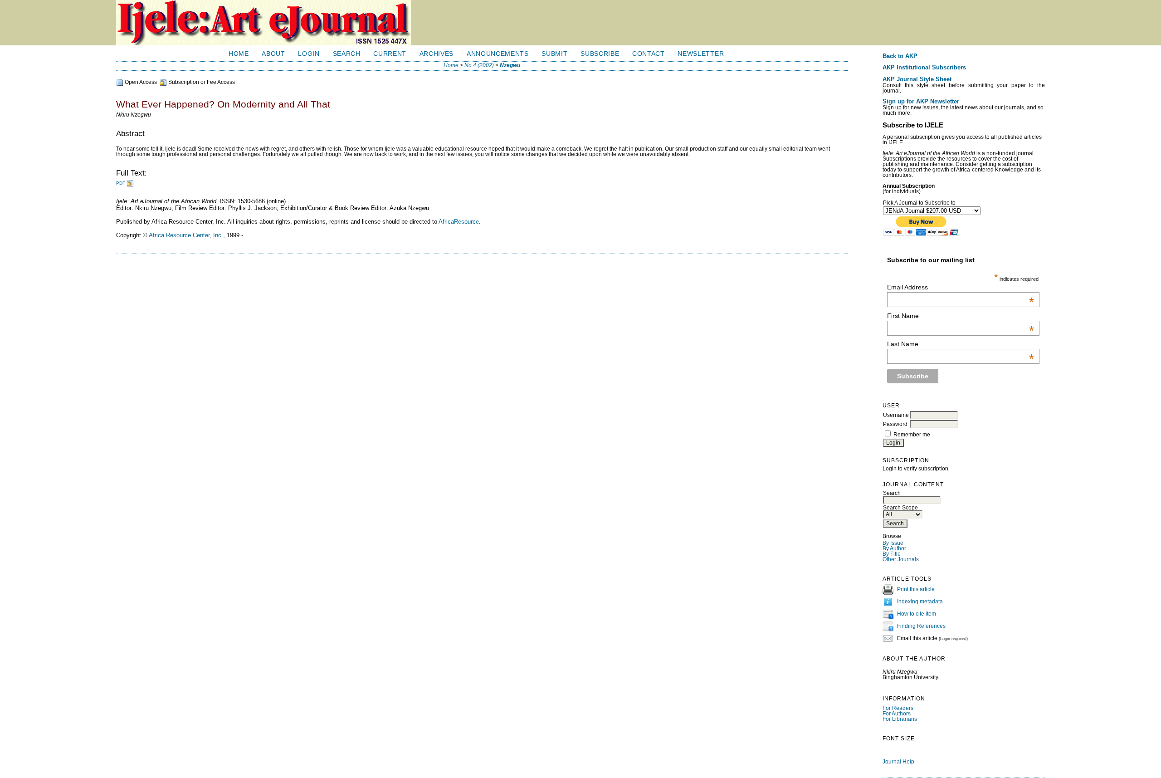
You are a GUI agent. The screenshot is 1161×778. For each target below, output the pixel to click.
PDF (120, 183)
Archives (437, 53)
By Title (892, 554)
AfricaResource (459, 221)
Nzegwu (510, 65)
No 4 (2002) (479, 65)
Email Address (960, 287)
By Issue (893, 543)
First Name (960, 315)
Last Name (960, 343)
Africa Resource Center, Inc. (186, 235)
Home (239, 53)
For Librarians (900, 719)
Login (308, 53)
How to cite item (916, 614)
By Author (894, 548)
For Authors (897, 713)
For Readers (898, 708)
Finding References (921, 626)
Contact (648, 53)
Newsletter (701, 53)
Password (895, 424)
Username (896, 415)
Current (389, 53)
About (273, 53)
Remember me (911, 434)
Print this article (916, 589)
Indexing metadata (920, 601)
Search (347, 53)
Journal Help (898, 761)
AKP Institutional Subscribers (924, 67)
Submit (554, 53)
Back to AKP (900, 56)
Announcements (498, 53)
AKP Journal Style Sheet (917, 79)
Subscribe (599, 53)
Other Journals (901, 559)
